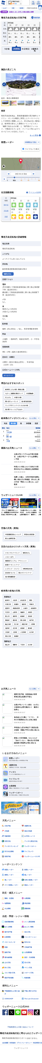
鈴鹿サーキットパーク (12, 565)
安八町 (16, 624)
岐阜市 (7, 600)
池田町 (7, 628)
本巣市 (30, 612)
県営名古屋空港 (29, 534)
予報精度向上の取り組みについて (20, 1027)
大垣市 (15, 600)
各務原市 (34, 608)
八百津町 (23, 632)
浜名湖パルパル (10, 573)
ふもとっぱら (9, 557)
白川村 (30, 645)
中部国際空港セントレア (13, 534)
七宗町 (15, 632)
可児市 (7, 612)
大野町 (33, 624)
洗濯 (6, 216)
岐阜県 (21, 8)
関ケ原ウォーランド (11, 401)
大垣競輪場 (29, 393)
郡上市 (7, 616)
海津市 (15, 616)
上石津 (9, 432)
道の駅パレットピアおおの (14, 409)
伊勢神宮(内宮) (27, 569)
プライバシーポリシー (24, 1043)
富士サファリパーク (25, 573)
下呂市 (22, 645)
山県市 (15, 612)
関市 (30, 600)
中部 (13, 8)
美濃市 (16, 604)
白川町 (31, 632)
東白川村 (8, 636)
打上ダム (8, 397)
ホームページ (8, 375)
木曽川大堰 (17, 397)
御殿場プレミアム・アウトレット (16, 561)
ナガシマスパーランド (12, 553)
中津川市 (8, 604)
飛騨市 (15, 645)
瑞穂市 (22, 612)
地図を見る (7, 274)
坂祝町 (22, 628)
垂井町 (15, 620)
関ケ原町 (23, 620)
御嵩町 (16, 636)
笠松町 (30, 616)
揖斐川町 (25, 624)
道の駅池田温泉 (26, 401)
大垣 (8, 441)
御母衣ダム (26, 553)
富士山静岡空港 (10, 538)
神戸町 (31, 620)
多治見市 (23, 600)
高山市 (7, 645)
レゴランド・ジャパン (12, 569)
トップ (4, 8)
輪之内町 (8, 624)
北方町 (15, 628)
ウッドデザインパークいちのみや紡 (16, 405)
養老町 (7, 620)
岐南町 (22, 616)
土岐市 (25, 608)
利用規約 (13, 1043)
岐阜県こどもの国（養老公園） (15, 389)
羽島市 (31, 604)
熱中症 (6, 205)
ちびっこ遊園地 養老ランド (14, 393)
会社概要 (5, 1043)
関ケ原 (9, 437)
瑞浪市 (24, 604)
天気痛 (6, 211)
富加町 (30, 628)
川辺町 (7, 632)
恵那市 (7, 608)
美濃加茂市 (16, 608)
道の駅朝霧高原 (10, 577)
